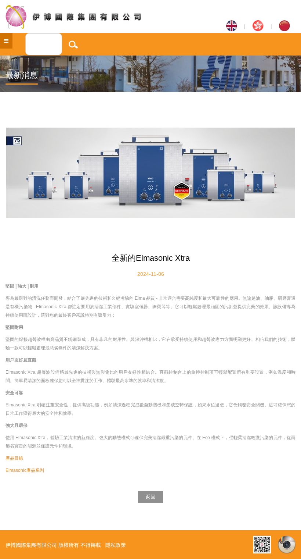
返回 (150, 497)
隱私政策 (115, 545)
